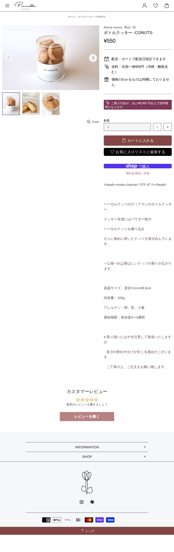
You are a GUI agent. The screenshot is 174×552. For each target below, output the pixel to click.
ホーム (71, 16)
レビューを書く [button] (87, 416)
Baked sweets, (113, 27)
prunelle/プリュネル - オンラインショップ (25, 6)
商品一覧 (130, 27)
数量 (107, 120)
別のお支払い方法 (138, 173)
